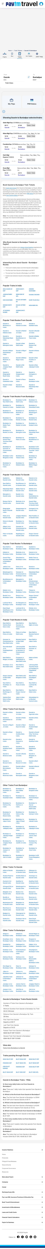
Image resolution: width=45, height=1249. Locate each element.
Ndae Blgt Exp (8, 133)
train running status (12, 195)
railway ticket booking (26, 247)
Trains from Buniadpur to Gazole (14, 1048)
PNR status (30, 193)
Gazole (7, 127)
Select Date (31, 125)
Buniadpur (21, 127)
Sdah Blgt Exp (8, 122)
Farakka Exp (7, 144)
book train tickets (11, 188)
